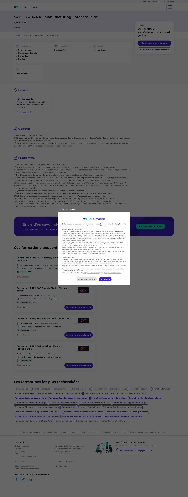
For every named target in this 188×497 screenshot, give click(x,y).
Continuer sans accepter (67, 209)
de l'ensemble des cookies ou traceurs (84, 233)
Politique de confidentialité (91, 273)
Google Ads (98, 260)
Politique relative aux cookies (112, 273)
